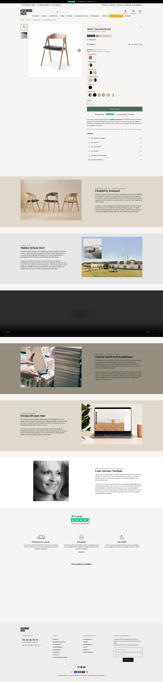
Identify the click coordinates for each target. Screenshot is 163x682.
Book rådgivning (137, 5)
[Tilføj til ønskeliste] (140, 27)
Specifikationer (96, 147)
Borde (69, 16)
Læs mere (90, 133)
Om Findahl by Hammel (98, 138)
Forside (22, 19)
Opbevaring (94, 16)
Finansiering (127, 5)
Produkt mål (95, 142)
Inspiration (120, 5)
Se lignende (95, 151)
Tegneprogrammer (88, 652)
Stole (28, 19)
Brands (128, 16)
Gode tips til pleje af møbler (60, 657)
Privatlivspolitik (57, 644)
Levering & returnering (98, 155)
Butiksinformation (97, 160)
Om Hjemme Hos (87, 639)
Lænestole (53, 16)
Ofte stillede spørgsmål (59, 642)
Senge (62, 16)
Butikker (85, 642)
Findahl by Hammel (95, 26)
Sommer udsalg (116, 16)
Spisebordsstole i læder (50, 19)
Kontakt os (105, 5)
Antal (89, 100)
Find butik (112, 5)
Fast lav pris (56, 655)
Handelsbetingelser (58, 647)
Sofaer (44, 16)
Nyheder (35, 16)
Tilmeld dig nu (128, 660)
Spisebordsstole (81, 16)
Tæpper (105, 16)
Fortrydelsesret (57, 649)
